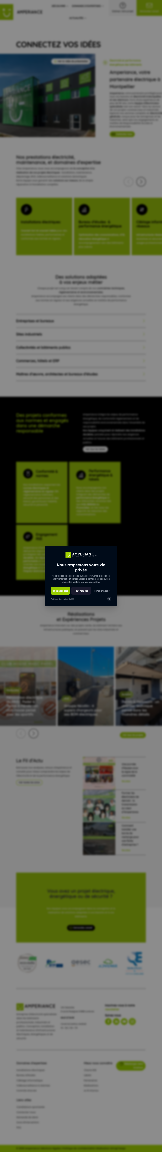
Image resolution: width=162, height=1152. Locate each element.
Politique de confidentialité (62, 599)
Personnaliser (101, 590)
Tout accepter (60, 590)
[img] (109, 599)
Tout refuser (81, 590)
